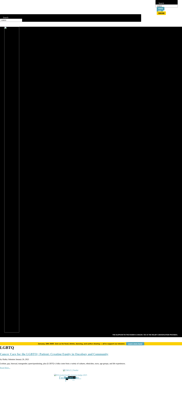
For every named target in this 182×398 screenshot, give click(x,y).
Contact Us (70, 385)
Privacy (90, 385)
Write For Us (118, 24)
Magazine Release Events (153, 24)
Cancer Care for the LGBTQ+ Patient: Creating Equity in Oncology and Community (54, 354)
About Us (56, 24)
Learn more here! (135, 344)
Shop (36, 385)
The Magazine (133, 24)
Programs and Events (86, 24)
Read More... (5, 368)
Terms (97, 385)
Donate (104, 385)
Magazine (61, 385)
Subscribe (104, 24)
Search (158, 1)
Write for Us (81, 385)
